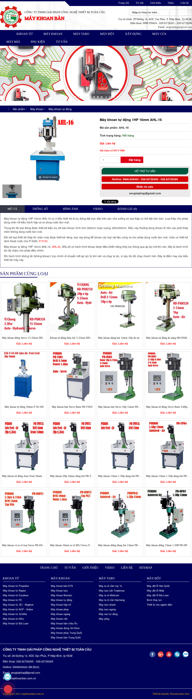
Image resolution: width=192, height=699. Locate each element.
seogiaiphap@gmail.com (179, 27)
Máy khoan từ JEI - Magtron (18, 604)
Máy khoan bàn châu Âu (64, 623)
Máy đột (107, 33)
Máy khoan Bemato (61, 595)
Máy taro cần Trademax (112, 590)
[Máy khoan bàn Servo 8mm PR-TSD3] (72, 376)
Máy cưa (159, 33)
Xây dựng (133, 33)
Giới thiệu (155, 3)
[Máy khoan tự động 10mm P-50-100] (24, 376)
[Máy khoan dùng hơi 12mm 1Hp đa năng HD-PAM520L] (120, 307)
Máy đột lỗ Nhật (155, 590)
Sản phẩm (19, 109)
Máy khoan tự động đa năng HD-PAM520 (168, 337)
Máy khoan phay (60, 609)
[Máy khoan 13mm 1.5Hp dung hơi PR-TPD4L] (120, 445)
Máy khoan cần (59, 618)
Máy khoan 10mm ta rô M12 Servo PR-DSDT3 (75, 545)
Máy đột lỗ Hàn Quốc (158, 585)
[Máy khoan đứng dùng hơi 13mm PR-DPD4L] (120, 514)
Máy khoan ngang (60, 614)
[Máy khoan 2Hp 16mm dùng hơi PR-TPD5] (72, 445)
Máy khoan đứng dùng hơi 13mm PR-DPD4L (122, 545)
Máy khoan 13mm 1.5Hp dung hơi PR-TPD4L (123, 476)
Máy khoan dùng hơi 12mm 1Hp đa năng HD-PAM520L (128, 337)
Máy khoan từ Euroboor (15, 595)
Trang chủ (123, 3)
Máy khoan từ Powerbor (16, 585)
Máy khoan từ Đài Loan (15, 623)
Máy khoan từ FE (12, 599)
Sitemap (145, 567)
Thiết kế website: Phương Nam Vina (170, 693)
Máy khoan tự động (60, 109)
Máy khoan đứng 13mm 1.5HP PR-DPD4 (168, 545)
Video (171, 3)
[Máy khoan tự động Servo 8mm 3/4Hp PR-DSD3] (168, 376)
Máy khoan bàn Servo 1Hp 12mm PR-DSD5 (122, 406)
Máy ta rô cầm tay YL (110, 585)
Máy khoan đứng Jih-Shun (65, 628)
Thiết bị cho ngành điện (159, 604)
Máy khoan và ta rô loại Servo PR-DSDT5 (24, 545)
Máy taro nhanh (107, 604)
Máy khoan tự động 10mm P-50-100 (24, 406)
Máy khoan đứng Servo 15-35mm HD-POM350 (27, 337)
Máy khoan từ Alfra (13, 618)
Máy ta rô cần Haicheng (112, 599)
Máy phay (104, 618)
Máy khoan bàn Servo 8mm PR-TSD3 (72, 406)
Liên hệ (185, 3)
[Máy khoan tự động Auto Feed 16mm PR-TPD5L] (24, 445)
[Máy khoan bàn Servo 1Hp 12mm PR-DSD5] (120, 376)
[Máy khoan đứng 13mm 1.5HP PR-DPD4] (168, 514)
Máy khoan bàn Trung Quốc (66, 637)
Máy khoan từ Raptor (14, 590)
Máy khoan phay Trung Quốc (66, 632)
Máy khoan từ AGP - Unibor (18, 609)
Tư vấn (139, 3)
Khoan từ (24, 33)
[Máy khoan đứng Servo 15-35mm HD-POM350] (24, 307)
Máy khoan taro (59, 590)
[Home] (11, 16)
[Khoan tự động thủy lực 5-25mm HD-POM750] (72, 307)
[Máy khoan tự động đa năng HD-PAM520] (168, 307)
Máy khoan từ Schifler (15, 614)
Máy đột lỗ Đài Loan (158, 595)
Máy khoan (53, 33)
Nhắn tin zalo (144, 186)
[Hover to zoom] (48, 148)
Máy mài (13, 41)
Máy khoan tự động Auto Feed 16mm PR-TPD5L (28, 476)
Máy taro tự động (108, 614)
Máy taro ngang (107, 609)
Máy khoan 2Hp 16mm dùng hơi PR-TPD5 (73, 476)
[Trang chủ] (5, 109)
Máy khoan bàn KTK (62, 585)
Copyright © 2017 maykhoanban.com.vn (23, 693)
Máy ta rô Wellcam (109, 595)
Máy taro (81, 33)
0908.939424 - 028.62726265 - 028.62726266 (150, 179)
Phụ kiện (38, 41)
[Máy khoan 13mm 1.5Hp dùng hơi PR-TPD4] (168, 445)
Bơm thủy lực (154, 599)
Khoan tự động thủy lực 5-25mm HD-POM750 (75, 337)
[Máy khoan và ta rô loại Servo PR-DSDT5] (24, 514)
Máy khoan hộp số (61, 604)
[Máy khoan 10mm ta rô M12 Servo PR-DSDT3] (72, 514)
